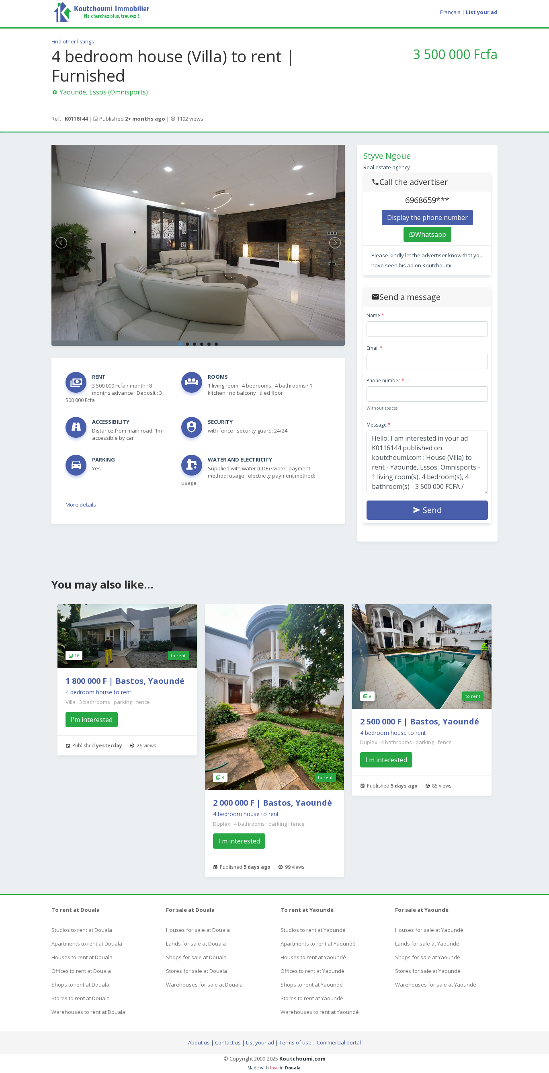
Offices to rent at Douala (81, 971)
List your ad (260, 1042)
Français (450, 12)
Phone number (385, 380)
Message (379, 424)
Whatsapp (430, 234)
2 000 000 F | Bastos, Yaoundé (272, 802)
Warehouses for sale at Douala (204, 984)
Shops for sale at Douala (196, 957)
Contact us (228, 1042)
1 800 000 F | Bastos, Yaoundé (125, 680)
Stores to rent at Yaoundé (312, 998)
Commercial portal (339, 1042)
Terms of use (295, 1042)
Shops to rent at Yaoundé (312, 984)
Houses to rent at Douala (82, 957)
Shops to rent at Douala (80, 984)
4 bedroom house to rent (98, 692)
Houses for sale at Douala (198, 929)
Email (375, 348)
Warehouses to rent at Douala (88, 1012)
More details (81, 504)
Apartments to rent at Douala (86, 943)
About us (199, 1042)
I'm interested (92, 719)
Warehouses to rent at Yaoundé (320, 1012)
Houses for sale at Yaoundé (429, 929)
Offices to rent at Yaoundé (312, 971)
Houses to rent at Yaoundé (313, 957)
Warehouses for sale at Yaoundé (435, 984)
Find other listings (72, 41)
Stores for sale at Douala (196, 971)
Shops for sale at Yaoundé (427, 957)
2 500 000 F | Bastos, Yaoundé (419, 721)
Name (375, 315)
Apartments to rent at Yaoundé (318, 943)
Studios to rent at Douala (81, 929)
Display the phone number (427, 217)
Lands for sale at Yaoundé (427, 943)
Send (431, 510)
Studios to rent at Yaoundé (313, 929)
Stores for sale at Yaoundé (428, 971)
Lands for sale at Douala (196, 943)
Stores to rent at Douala (80, 998)
